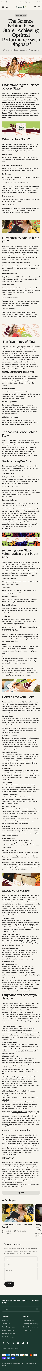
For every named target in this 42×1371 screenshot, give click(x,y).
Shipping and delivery (30, 1324)
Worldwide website (8, 1334)
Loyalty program (28, 1320)
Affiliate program (8, 1330)
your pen (30, 895)
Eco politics (6, 1324)
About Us (5, 1320)
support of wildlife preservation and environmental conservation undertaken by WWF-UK (20, 1138)
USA (18, 1349)
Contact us (27, 1330)
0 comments (35, 50)
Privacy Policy (8, 1253)
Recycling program (8, 1327)
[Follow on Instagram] (8, 1343)
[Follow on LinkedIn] (28, 1343)
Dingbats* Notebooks (19, 1112)
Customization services (31, 1327)
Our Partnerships (8, 1337)
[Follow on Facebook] (3, 1343)
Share (22, 1193)
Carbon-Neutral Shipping (17, 2)
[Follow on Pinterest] (13, 1343)
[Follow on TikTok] (23, 1343)
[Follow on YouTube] (18, 1343)
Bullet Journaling (21, 15)
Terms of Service (21, 1253)
